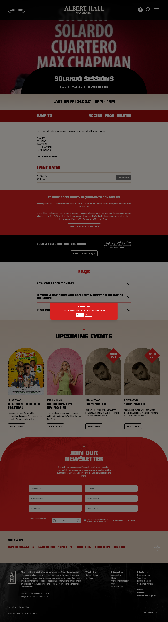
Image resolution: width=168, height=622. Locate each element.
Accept (79, 315)
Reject (88, 315)
